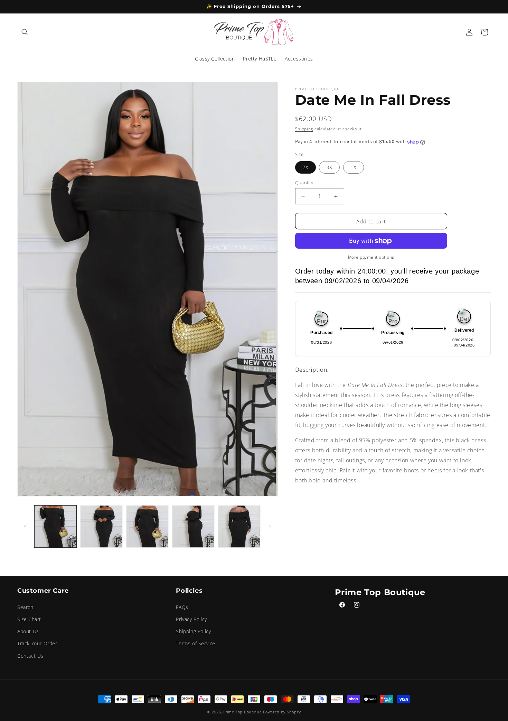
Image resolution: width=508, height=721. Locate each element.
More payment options (371, 257)
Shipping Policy (193, 631)
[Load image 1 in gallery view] (55, 526)
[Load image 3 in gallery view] (147, 526)
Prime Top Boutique (243, 711)
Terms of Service (195, 643)
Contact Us (30, 655)
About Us (28, 631)
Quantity (304, 182)
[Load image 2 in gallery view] (101, 526)
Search (25, 607)
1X (353, 167)
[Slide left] (24, 526)
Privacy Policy (191, 619)
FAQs (182, 607)
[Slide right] (270, 526)
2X (305, 167)
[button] (24, 32)
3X (329, 167)
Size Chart (29, 619)
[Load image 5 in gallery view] (239, 526)
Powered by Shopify (282, 711)
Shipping (304, 129)
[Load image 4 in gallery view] (193, 526)
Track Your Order (37, 643)
